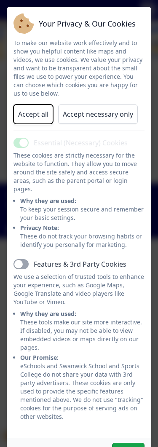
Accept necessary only (98, 114)
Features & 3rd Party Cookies (80, 264)
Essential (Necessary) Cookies (81, 142)
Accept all (33, 114)
